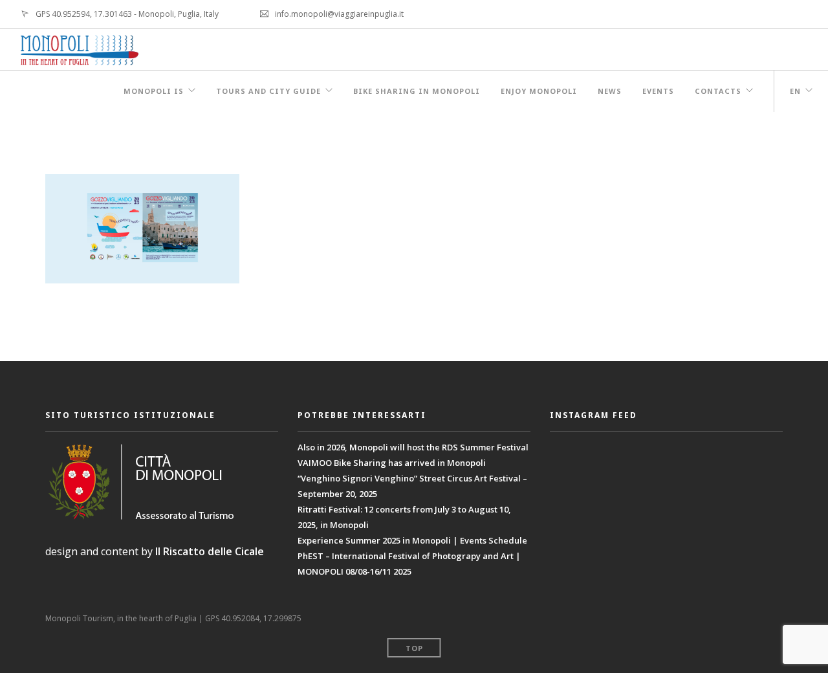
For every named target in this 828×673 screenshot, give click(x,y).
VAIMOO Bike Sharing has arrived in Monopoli (392, 463)
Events (658, 91)
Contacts (718, 91)
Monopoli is (154, 91)
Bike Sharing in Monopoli (416, 91)
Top (414, 648)
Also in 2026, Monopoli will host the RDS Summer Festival (413, 447)
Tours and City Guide (268, 91)
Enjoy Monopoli (539, 91)
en (795, 91)
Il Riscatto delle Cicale (209, 551)
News (610, 91)
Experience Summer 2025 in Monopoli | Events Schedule (412, 540)
